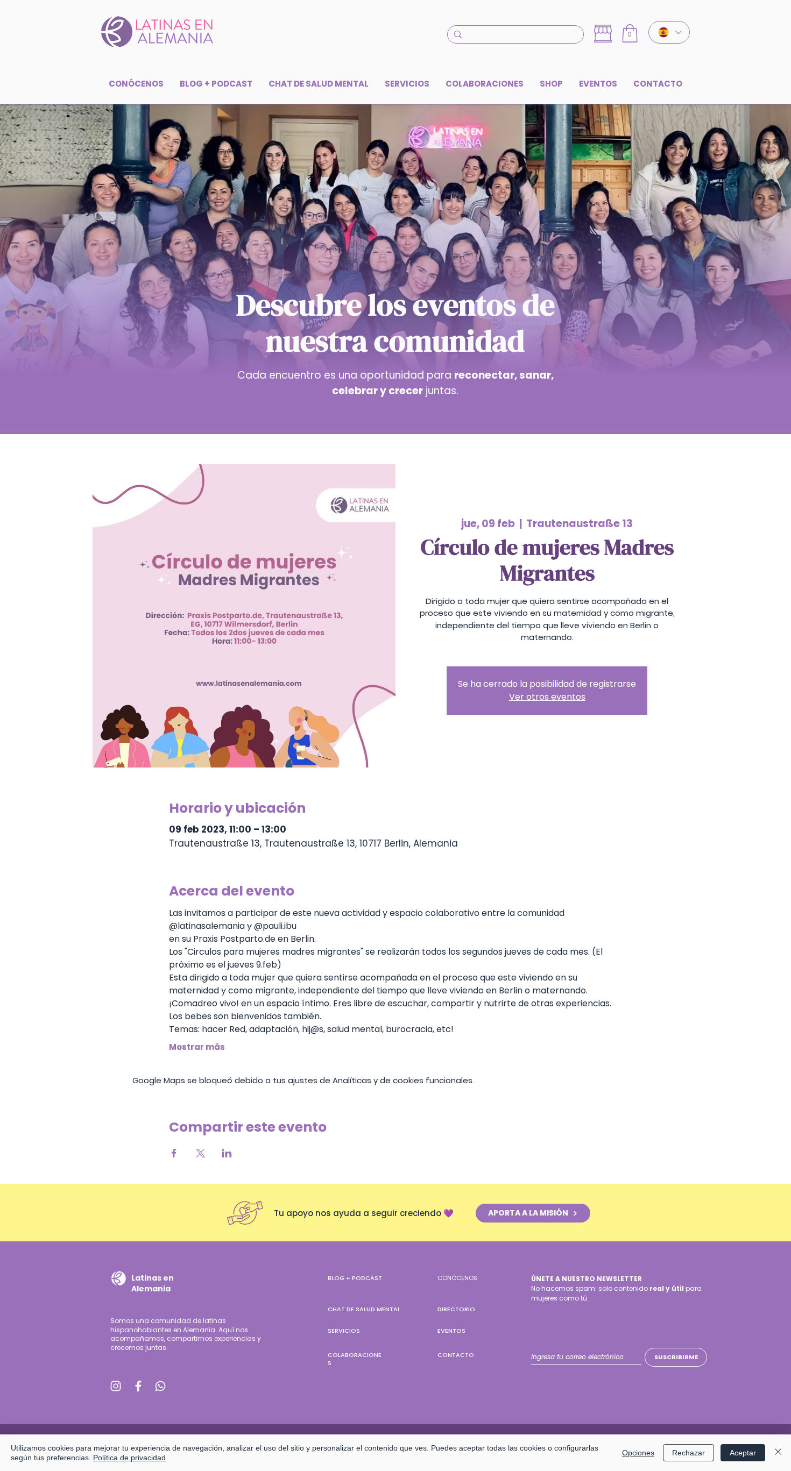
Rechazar (688, 1452)
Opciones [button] (638, 1452)
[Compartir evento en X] (200, 1153)
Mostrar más (197, 1047)
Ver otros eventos (547, 697)
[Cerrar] (778, 1452)
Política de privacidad (129, 1457)
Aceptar (743, 1452)
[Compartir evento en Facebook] (174, 1153)
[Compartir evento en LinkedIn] (227, 1153)
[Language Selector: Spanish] (669, 32)
